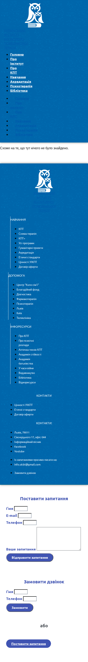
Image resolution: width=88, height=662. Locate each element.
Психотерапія (21, 86)
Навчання (18, 77)
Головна (17, 54)
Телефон (14, 522)
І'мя (10, 508)
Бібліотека (19, 90)
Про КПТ (13, 70)
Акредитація (20, 81)
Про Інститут (17, 61)
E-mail (12, 515)
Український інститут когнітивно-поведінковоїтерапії (16, 39)
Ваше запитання (21, 549)
